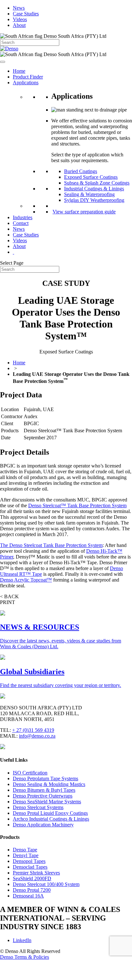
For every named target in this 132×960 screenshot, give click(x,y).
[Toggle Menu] (2, 62)
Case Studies (26, 13)
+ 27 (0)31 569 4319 (33, 730)
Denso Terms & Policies (24, 957)
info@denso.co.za (37, 736)
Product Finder (28, 76)
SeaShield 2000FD (32, 878)
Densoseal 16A (28, 895)
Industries (22, 217)
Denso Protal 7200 (32, 890)
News (19, 8)
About (19, 25)
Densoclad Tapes (30, 867)
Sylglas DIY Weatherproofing (94, 200)
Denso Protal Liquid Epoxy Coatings (50, 813)
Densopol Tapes (29, 861)
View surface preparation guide (84, 211)
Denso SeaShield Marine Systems (47, 801)
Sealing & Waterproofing (89, 194)
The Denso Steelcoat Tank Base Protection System (51, 545)
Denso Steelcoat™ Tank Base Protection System (77, 505)
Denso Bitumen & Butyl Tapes (44, 790)
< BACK (9, 596)
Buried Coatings (80, 171)
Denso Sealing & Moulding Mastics (49, 784)
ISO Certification (30, 772)
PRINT (7, 602)
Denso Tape (25, 849)
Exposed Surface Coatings (91, 177)
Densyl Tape (25, 855)
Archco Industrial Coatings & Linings (51, 819)
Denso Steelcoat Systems (38, 807)
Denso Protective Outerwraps (42, 796)
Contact (21, 223)
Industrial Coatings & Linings (94, 188)
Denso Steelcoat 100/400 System (46, 884)
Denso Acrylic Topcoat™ (26, 580)
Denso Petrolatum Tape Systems (45, 778)
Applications (25, 82)
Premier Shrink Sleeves (36, 872)
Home (19, 71)
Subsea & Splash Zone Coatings (96, 183)
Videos (20, 19)
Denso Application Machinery (43, 824)
